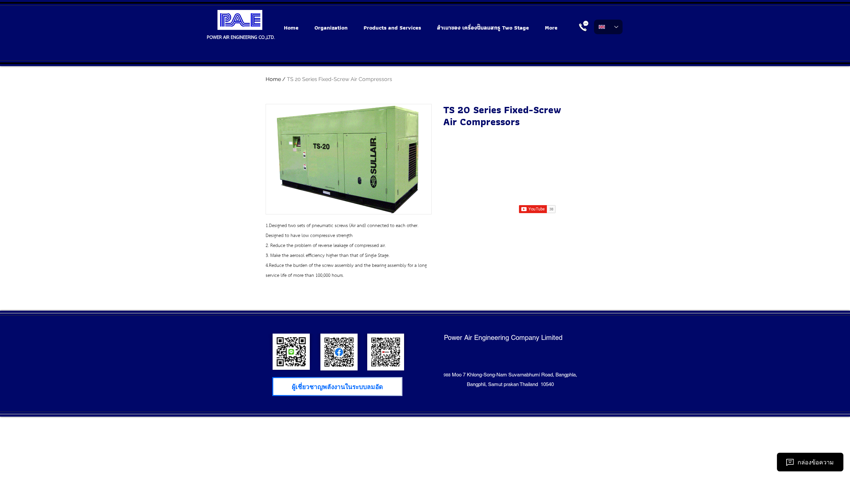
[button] (397, 27)
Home (273, 79)
